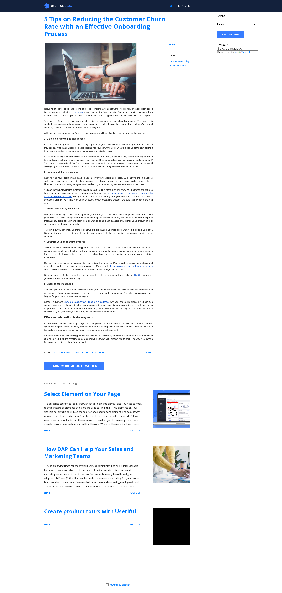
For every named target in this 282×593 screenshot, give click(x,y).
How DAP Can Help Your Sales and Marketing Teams (89, 452)
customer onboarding (179, 61)
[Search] (171, 5)
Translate (248, 52)
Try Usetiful (185, 6)
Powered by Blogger (119, 584)
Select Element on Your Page (82, 393)
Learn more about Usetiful (74, 366)
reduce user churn (177, 65)
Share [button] (172, 44)
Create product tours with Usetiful (90, 511)
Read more (136, 430)
